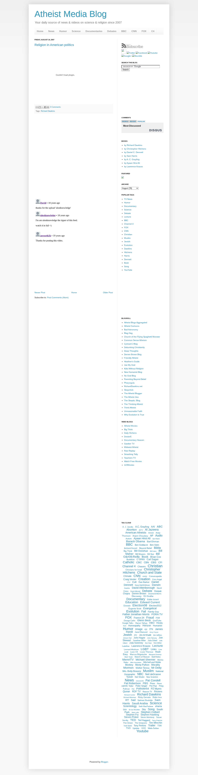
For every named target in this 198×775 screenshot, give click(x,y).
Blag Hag (128, 333)
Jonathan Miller (139, 640)
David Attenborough (143, 587)
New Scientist (152, 677)
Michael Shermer (145, 659)
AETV (141, 530)
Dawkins (128, 248)
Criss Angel (157, 579)
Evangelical (150, 608)
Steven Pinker (131, 717)
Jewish (127, 241)
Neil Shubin (139, 677)
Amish (151, 533)
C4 (152, 31)
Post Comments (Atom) (58, 297)
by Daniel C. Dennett (133, 152)
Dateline (127, 588)
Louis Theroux (146, 652)
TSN (159, 725)
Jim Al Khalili (145, 635)
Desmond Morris (154, 594)
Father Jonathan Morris (135, 614)
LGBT (145, 649)
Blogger (104, 762)
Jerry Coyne (153, 632)
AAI (153, 527)
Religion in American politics (54, 45)
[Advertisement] (74, 282)
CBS (153, 562)
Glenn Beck (144, 620)
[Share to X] (42, 107)
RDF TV (136, 691)
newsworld (139, 681)
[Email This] (37, 107)
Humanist (157, 625)
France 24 (139, 617)
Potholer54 (142, 688)
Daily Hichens (130, 433)
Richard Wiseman (129, 697)
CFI (160, 562)
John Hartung (152, 638)
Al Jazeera (152, 529)
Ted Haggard (144, 720)
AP (151, 535)
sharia (158, 706)
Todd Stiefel (128, 726)
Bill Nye (150, 554)
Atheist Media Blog (70, 14)
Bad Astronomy (131, 329)
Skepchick (128, 390)
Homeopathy (134, 625)
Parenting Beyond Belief (135, 379)
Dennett (127, 259)
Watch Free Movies (133, 461)
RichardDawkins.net (133, 386)
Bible (157, 547)
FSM (158, 618)
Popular (141, 121)
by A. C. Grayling (131, 159)
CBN (146, 562)
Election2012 (155, 605)
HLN (124, 626)
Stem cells (135, 712)
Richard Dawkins (48, 111)
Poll (133, 689)
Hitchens (128, 252)
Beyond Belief (145, 548)
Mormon (128, 667)
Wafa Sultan (153, 728)
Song (126, 266)
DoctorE (127, 436)
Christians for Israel (134, 570)
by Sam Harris (130, 156)
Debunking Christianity (134, 347)
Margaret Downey (155, 654)
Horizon (146, 625)
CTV (128, 582)
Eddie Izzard (153, 599)
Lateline (125, 646)
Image (138, 629)
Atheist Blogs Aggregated (135, 322)
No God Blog (130, 376)
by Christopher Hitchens (135, 149)
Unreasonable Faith (133, 411)
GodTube (157, 620)
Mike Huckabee (135, 662)
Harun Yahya (141, 623)
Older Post (108, 292)
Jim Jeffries (157, 635)
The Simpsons (141, 723)
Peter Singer (141, 686)
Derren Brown (139, 593)
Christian (128, 234)
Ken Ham (148, 643)
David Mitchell (135, 591)
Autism (129, 539)
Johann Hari (127, 638)
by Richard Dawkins (133, 145)
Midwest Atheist (131, 447)
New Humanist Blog (133, 372)
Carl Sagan (152, 559)
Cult (134, 582)
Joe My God (129, 365)
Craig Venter (129, 579)
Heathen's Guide (131, 361)
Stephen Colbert (150, 712)
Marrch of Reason (142, 657)
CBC (139, 562)
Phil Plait (153, 686)
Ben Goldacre (141, 545)
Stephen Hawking (150, 714)
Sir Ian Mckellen (134, 710)
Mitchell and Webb (152, 662)
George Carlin (129, 621)
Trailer (151, 725)
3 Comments (55, 107)
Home (40, 31)
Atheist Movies (130, 426)
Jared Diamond (141, 632)
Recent (133, 121)
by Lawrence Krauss (133, 166)
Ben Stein (154, 545)
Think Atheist (130, 407)
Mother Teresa (142, 668)
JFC (135, 635)
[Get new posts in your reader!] (132, 47)
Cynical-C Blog (131, 344)
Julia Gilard (152, 640)
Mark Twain (129, 657)
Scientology (130, 706)
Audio (158, 535)
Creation (144, 579)
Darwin (156, 584)
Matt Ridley (156, 657)
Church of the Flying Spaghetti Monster (142, 337)
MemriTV (128, 659)
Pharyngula (129, 383)
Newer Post (39, 292)
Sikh (125, 709)
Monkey (129, 665)
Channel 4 (128, 224)
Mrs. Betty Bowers (131, 671)
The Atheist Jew (131, 397)
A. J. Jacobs (127, 527)
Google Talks (127, 623)
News (51, 31)
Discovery (136, 596)
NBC (140, 674)
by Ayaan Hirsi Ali (132, 163)
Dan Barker (144, 582)
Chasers (142, 566)
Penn (152, 683)
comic (144, 576)
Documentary (130, 206)
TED (133, 720)
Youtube (142, 731)
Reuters (158, 691)
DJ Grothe (148, 596)
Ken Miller (158, 643)
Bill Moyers (140, 554)
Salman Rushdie (145, 700)
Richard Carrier (129, 695)
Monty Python (142, 665)
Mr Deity (156, 667)
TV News (128, 199)
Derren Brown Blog (132, 354)
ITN (151, 629)
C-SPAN (141, 559)
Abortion (131, 529)
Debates (111, 31)
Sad (133, 700)
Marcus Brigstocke (138, 654)
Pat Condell (153, 680)
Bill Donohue (141, 551)
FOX (144, 31)
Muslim (127, 238)
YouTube (128, 270)
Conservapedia (155, 576)
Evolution (128, 245)
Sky (144, 709)
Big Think (128, 429)
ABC (160, 526)
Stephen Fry (132, 714)
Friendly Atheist (131, 358)
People (125, 121)
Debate (127, 213)
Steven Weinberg (147, 717)
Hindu (159, 623)
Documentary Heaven (134, 440)
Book (126, 263)
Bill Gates (153, 551)
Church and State (149, 572)
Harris (127, 256)
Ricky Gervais (144, 697)
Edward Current (150, 602)
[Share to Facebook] (45, 107)
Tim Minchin (155, 722)
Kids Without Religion (133, 368)
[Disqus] (73, 156)
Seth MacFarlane (146, 706)
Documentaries (94, 31)
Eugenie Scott (134, 608)
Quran (126, 691)
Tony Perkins (140, 725)
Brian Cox (155, 556)
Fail (143, 611)
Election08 (139, 605)
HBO (151, 623)
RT (127, 700)
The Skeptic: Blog (132, 400)
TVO (128, 728)
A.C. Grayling (142, 527)
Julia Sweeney (136, 643)
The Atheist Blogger (133, 393)
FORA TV (157, 614)
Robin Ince (157, 697)
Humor (63, 31)
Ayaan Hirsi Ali (142, 538)
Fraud (150, 617)
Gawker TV (129, 443)
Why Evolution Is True (134, 415)
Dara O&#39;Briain (142, 585)
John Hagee (139, 637)
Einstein (127, 606)
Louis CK (134, 652)
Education (131, 602)
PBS (145, 683)
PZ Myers (156, 688)
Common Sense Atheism (135, 340)
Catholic (128, 562)
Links (154, 649)
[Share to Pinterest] (48, 107)
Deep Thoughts (131, 351)
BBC (124, 31)
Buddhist (131, 559)
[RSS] (123, 53)
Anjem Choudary (140, 536)
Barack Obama (135, 541)
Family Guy (153, 611)
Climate (127, 576)
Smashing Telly (131, 454)
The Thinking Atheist (133, 404)
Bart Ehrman (153, 541)
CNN (134, 31)
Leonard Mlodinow (131, 650)
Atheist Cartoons (131, 326)
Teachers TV (130, 458)
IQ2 (146, 629)
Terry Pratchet (157, 720)
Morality (155, 664)
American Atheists (135, 532)
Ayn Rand (155, 539)
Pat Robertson (132, 683)
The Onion (128, 723)
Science (76, 31)
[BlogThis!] (39, 107)
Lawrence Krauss (140, 646)
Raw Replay (129, 451)
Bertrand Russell (130, 548)
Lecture (127, 217)
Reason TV (147, 692)
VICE (143, 728)
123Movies (129, 465)
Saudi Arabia (140, 703)
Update (136, 728)
